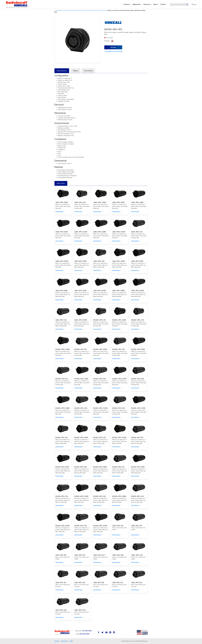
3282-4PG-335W (118, 261)
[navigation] (144, 4)
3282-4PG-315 (60, 583)
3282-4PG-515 (79, 583)
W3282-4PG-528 (99, 496)
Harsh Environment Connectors (84, 10)
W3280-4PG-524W (119, 379)
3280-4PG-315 (117, 526)
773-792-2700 (87, 631)
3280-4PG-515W (118, 202)
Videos (75, 71)
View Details (59, 211)
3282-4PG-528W (118, 291)
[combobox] (179, 4)
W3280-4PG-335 (137, 320)
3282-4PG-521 (117, 583)
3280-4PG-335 (80, 202)
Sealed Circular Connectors (100, 10)
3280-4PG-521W (61, 232)
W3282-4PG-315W (81, 437)
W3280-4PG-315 (99, 320)
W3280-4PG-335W (62, 349)
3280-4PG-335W (99, 202)
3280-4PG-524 (99, 555)
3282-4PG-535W (80, 320)
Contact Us (64, 641)
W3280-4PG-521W (81, 379)
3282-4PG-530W (137, 291)
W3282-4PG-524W (81, 496)
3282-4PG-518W (61, 291)
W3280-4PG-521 (61, 379)
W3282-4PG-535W (100, 526)
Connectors (72, 10)
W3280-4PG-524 (99, 379)
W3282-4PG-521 (118, 467)
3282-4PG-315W (80, 261)
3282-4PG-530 (80, 610)
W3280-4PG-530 (80, 408)
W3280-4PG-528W (62, 408)
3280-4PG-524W (80, 232)
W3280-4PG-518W (138, 349)
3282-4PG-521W (80, 291)
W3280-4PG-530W (100, 408)
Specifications (62, 71)
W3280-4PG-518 (118, 349)
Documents (88, 71)
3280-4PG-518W (137, 202)
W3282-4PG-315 (61, 437)
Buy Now (113, 47)
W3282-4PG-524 (61, 496)
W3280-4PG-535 (118, 408)
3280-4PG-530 (137, 555)
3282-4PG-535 (61, 320)
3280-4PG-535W (61, 261)
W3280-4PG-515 (80, 349)
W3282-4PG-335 (99, 437)
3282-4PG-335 (98, 261)
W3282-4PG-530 (137, 496)
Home (55, 10)
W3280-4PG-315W (119, 320)
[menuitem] (126, 4)
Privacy (56, 641)
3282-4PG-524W (99, 291)
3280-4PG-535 (137, 232)
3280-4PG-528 (117, 555)
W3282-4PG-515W (62, 467)
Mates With (61, 183)
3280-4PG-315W (61, 202)
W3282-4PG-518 (80, 467)
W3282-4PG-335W (119, 437)
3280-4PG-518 (60, 555)
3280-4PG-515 (136, 526)
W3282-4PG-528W (119, 496)
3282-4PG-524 (136, 583)
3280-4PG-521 (79, 555)
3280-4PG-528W (99, 232)
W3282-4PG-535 (80, 526)
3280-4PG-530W (118, 232)
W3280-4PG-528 (137, 379)
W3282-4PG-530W (62, 526)
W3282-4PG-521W (138, 467)
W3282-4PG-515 (137, 437)
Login (71, 641)
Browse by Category (63, 10)
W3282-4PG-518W (100, 467)
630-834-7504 (84, 634)
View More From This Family (113, 51)
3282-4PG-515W (137, 261)
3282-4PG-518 (98, 583)
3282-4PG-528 (60, 610)
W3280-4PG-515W (100, 349)
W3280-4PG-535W (138, 408)
